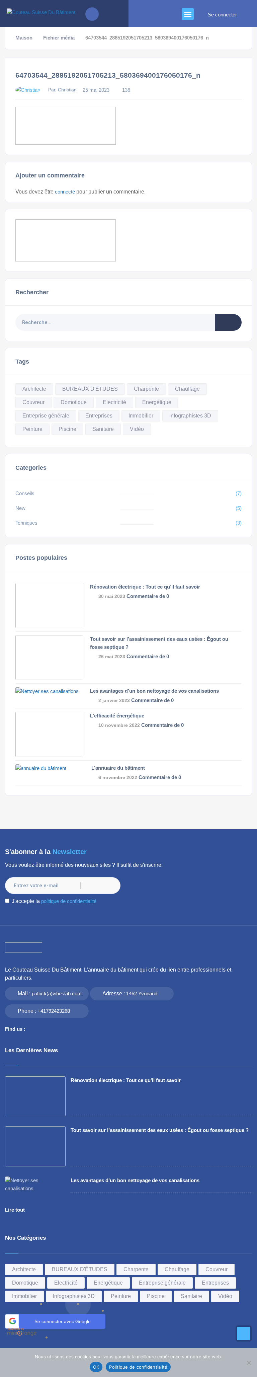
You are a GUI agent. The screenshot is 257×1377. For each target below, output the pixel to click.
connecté (65, 192)
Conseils (24, 493)
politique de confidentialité (68, 901)
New (20, 508)
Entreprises (98, 415)
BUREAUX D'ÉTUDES (90, 389)
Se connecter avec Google (62, 1321)
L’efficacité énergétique (117, 715)
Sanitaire (103, 429)
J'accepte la (54, 901)
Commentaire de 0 (147, 596)
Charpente (146, 389)
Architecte (34, 389)
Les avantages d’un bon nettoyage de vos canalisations (154, 691)
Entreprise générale (45, 415)
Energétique (156, 402)
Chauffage (187, 389)
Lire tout (15, 1210)
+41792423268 (53, 1011)
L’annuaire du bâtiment (117, 768)
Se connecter (222, 14)
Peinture (32, 429)
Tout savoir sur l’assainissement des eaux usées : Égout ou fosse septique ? (160, 1130)
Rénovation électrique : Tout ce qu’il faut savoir (145, 587)
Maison (23, 38)
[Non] (248, 1362)
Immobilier (140, 415)
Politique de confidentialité (138, 1367)
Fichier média (59, 38)
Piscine (67, 429)
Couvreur (33, 402)
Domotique (74, 402)
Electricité (114, 402)
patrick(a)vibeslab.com (57, 993)
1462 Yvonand (141, 993)
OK (96, 1367)
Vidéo (137, 429)
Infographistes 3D (190, 415)
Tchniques (26, 523)
